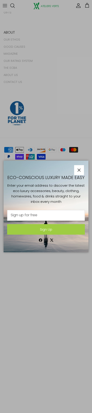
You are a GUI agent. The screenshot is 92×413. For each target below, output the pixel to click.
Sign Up (46, 229)
